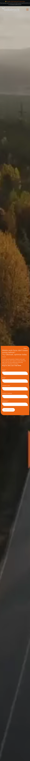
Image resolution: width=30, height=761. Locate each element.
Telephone (5, 401)
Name (4, 370)
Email (4, 378)
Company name (6, 385)
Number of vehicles (7, 393)
